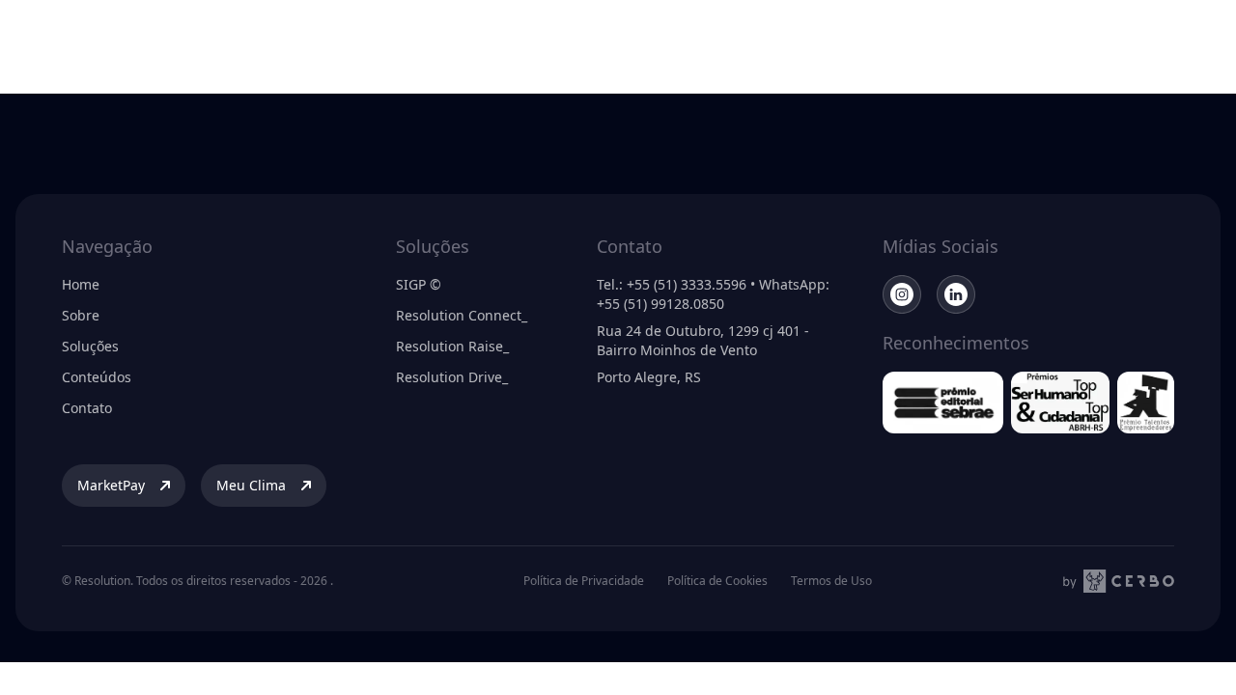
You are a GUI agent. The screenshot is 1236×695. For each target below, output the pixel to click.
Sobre (462, 42)
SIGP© (773, 42)
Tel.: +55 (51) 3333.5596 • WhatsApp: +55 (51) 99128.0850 (713, 294)
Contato (87, 408)
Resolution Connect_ (461, 315)
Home (80, 284)
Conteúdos (694, 42)
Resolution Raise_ (452, 346)
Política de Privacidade (583, 581)
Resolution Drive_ (452, 377)
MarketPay (957, 42)
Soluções (532, 42)
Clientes (610, 42)
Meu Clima (1089, 42)
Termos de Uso (831, 581)
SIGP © (418, 284)
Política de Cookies (717, 581)
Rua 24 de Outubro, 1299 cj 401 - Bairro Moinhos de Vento (703, 340)
